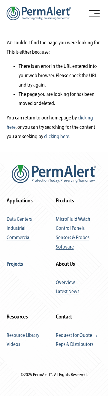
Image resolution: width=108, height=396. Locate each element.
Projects (15, 264)
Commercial (19, 237)
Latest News (67, 291)
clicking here (56, 136)
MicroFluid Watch (73, 219)
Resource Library (23, 335)
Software (65, 247)
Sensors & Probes (72, 237)
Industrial (16, 228)
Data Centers (19, 219)
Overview (65, 282)
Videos (13, 344)
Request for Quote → (77, 335)
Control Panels (70, 228)
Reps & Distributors (74, 344)
